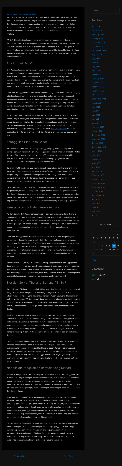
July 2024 (96, 107)
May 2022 (96, 211)
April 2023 (96, 167)
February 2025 (98, 79)
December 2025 (98, 42)
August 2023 (97, 151)
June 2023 (96, 159)
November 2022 (98, 187)
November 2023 (98, 139)
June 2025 (96, 62)
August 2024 (97, 103)
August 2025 (97, 54)
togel (94, 279)
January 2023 (97, 179)
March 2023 (97, 171)
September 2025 (99, 50)
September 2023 (99, 147)
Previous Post (18, 456)
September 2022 (99, 195)
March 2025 (97, 75)
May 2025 (96, 67)
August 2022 (97, 199)
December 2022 (98, 183)
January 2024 (97, 131)
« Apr (94, 260)
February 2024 (98, 127)
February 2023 (98, 175)
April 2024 (96, 119)
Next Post (69, 456)
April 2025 (96, 71)
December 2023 (98, 135)
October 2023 (97, 143)
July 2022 (96, 203)
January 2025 (97, 83)
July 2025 (96, 59)
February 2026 (98, 34)
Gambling (11, 14)
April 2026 (96, 26)
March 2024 (97, 123)
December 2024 (98, 87)
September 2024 (99, 99)
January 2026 (97, 38)
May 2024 (96, 115)
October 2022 (97, 191)
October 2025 (97, 46)
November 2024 (98, 91)
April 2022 (96, 215)
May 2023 (96, 163)
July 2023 (96, 155)
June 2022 (96, 207)
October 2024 (97, 95)
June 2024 (96, 111)
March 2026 (97, 30)
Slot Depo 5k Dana (59, 128)
